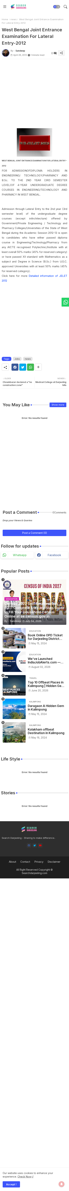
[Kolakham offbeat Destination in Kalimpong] (14, 732)
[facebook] (29, 845)
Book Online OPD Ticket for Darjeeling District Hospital (45, 637)
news (14, 19)
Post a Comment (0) (34, 532)
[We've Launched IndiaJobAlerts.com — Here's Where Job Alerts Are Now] (14, 662)
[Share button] (38, 367)
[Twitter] (22, 367)
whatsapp (20, 555)
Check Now (24, 1176)
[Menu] (5, 6)
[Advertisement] (34, 93)
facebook (54, 555)
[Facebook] (15, 367)
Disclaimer (54, 861)
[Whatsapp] (30, 367)
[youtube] (40, 845)
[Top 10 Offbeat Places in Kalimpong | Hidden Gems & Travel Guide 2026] (14, 685)
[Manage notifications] (61, 1184)
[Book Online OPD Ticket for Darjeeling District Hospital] (14, 638)
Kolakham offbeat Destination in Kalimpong (46, 731)
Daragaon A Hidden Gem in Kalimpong (46, 707)
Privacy (38, 861)
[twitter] (34, 845)
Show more (58, 404)
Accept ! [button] (11, 1184)
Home (5, 19)
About (12, 861)
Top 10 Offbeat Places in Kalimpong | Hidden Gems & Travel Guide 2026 (47, 684)
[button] (56, 7)
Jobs (17, 358)
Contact (25, 861)
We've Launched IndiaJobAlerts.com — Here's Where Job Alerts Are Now (46, 660)
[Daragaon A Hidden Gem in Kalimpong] (14, 709)
